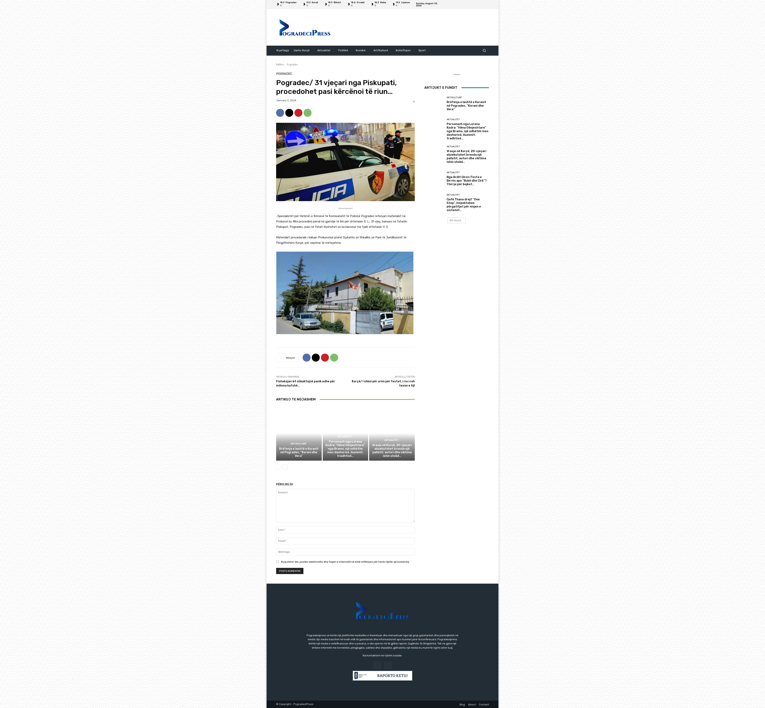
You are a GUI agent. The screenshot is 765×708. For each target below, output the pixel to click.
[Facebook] (481, 4)
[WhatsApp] (308, 113)
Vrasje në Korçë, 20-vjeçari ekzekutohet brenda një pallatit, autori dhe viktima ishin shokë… (392, 450)
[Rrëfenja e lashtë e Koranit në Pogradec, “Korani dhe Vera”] (299, 433)
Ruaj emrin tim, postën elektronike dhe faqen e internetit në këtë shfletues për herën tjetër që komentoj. (345, 561)
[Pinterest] (298, 113)
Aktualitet (345, 437)
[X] (289, 113)
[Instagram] (486, 4)
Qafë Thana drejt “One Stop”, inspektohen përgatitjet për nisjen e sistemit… (464, 205)
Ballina (280, 64)
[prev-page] (278, 467)
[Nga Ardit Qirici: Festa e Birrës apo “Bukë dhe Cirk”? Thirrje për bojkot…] (434, 178)
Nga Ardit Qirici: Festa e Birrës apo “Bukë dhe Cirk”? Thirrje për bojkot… (467, 180)
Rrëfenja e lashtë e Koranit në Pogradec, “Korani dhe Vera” (299, 452)
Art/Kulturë (298, 444)
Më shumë (455, 220)
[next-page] (284, 467)
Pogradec (292, 64)
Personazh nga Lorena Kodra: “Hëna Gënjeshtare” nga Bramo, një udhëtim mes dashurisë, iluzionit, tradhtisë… (345, 449)
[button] (484, 50)
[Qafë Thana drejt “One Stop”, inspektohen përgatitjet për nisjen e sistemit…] (434, 202)
